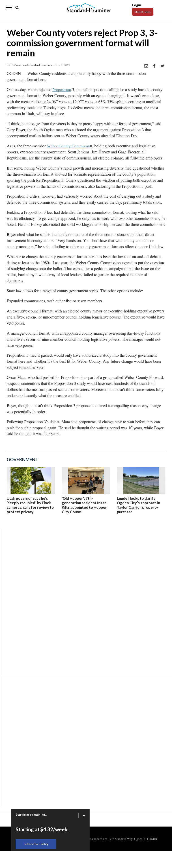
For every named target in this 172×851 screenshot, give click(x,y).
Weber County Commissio (68, 145)
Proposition (61, 89)
